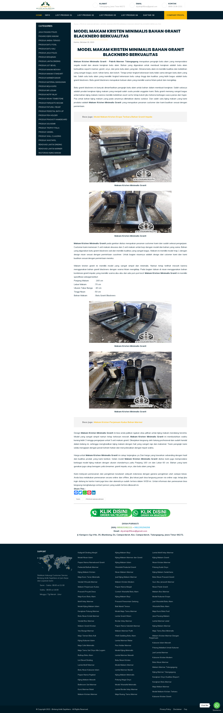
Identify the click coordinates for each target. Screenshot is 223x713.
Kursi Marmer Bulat (85, 689)
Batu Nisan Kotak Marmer (88, 616)
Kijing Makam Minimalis (124, 675)
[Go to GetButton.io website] (217, 710)
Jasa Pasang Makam (160, 616)
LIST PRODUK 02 (85, 15)
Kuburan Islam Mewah (161, 643)
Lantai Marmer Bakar (123, 640)
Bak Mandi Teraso (122, 606)
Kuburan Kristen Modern (162, 657)
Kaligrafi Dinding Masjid (87, 552)
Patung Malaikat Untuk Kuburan (165, 647)
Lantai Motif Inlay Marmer (162, 552)
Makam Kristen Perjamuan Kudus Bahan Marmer (118, 422)
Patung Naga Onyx (123, 679)
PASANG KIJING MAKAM (48, 36)
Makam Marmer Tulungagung (164, 667)
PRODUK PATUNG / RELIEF (50, 107)
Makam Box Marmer (160, 591)
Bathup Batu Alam (85, 655)
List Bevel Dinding (85, 660)
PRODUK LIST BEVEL (47, 65)
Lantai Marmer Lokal (160, 621)
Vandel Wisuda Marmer (87, 582)
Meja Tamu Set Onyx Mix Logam (91, 650)
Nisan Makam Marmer (124, 572)
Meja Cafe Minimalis (85, 645)
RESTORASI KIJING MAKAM (50, 153)
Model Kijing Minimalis (124, 650)
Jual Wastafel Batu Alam (162, 601)
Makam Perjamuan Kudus (88, 587)
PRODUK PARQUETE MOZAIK (51, 103)
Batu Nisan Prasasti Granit (163, 577)
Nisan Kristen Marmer (161, 562)
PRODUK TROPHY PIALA (49, 128)
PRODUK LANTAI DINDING (49, 61)
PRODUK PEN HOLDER (48, 115)
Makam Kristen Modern (124, 582)
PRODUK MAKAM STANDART (51, 74)
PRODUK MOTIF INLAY (48, 94)
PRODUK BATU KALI (47, 49)
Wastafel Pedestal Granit (125, 567)
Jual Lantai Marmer (160, 652)
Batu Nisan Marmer (160, 662)
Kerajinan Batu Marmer (162, 682)
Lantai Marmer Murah (124, 670)
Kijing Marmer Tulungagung (164, 672)
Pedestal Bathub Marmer (87, 567)
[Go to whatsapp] (217, 705)
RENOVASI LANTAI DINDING (50, 144)
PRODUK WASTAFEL (47, 140)
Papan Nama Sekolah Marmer (127, 626)
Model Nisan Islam (85, 557)
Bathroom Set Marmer (86, 684)
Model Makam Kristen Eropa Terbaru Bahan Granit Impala (123, 116)
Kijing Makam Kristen (86, 572)
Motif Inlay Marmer (85, 601)
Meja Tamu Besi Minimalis (163, 631)
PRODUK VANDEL (46, 132)
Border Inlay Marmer (123, 621)
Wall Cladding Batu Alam (125, 636)
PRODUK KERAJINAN (47, 57)
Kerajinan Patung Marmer (88, 611)
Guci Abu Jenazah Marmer (163, 582)
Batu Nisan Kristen (122, 660)
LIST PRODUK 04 (129, 15)
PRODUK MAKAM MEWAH (89, 24)
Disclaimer (177, 709)
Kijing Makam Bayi (122, 552)
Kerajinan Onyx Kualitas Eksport (165, 677)
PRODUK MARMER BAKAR (49, 78)
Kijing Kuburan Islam (86, 640)
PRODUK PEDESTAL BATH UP (51, 111)
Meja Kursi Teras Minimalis (88, 577)
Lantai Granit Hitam (123, 616)
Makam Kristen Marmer (87, 694)
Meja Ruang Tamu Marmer (126, 694)
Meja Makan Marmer (160, 686)
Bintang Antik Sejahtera (61, 709)
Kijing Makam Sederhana (162, 572)
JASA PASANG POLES (48, 32)
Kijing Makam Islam (123, 562)
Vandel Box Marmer (85, 621)
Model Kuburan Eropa (161, 596)
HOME (39, 15)
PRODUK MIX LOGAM (47, 90)
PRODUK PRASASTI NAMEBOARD (53, 119)
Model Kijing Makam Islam (88, 606)
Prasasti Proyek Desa (86, 591)
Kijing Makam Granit (160, 557)
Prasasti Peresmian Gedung (126, 601)
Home (76, 24)
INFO (47, 15)
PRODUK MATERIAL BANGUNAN (52, 82)
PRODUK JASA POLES (48, 53)
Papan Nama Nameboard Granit (91, 562)
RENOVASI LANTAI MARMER (50, 149)
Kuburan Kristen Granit (161, 696)
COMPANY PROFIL (175, 15)
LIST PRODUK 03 (107, 15)
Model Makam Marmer (124, 665)
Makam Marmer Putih (124, 631)
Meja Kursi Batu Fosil (160, 611)
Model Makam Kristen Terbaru (164, 691)
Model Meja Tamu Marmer (126, 611)
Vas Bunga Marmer (85, 631)
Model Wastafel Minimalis (125, 684)
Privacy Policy (165, 709)
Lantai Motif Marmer (85, 665)
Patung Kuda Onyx (160, 567)
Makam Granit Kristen (86, 626)
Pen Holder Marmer (123, 645)
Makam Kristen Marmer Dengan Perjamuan (164, 637)
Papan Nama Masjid (123, 587)
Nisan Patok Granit (160, 587)
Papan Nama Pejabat (86, 675)
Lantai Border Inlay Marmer (126, 689)
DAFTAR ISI (148, 15)
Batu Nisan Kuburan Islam (88, 670)
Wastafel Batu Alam (160, 606)
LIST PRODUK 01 (63, 15)
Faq (185, 709)
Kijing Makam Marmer (161, 626)
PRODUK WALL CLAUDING (50, 136)
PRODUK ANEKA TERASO (49, 40)
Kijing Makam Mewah (86, 679)
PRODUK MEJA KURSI (47, 86)
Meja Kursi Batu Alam (86, 596)
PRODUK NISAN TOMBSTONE (51, 98)
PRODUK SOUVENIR (47, 124)
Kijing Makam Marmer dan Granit (128, 557)
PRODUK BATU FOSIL (48, 44)
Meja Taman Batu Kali (86, 636)
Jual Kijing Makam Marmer (126, 577)
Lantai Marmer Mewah (124, 655)
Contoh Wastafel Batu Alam (126, 591)
